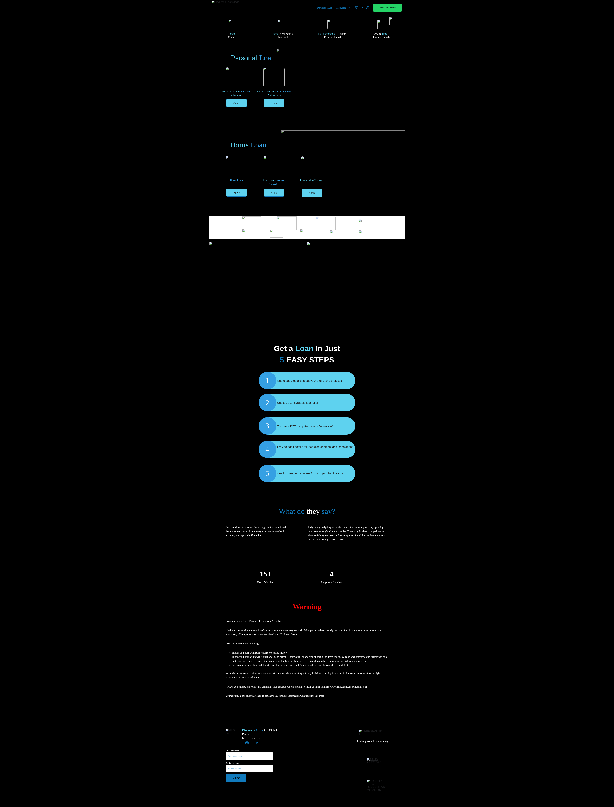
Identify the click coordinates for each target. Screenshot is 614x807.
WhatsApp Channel (387, 8)
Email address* (232, 751)
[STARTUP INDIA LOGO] (377, 771)
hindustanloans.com (357, 661)
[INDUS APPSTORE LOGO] (377, 761)
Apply (236, 103)
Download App (325, 7)
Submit (236, 778)
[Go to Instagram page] (357, 7)
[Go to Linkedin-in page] (363, 7)
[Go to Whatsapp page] (367, 7)
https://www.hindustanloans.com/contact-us (345, 686)
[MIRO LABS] (231, 734)
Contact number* (233, 763)
